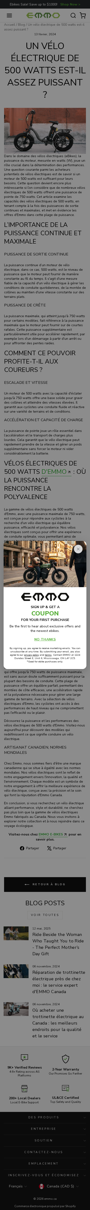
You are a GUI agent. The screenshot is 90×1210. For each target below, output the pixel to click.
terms (48, 655)
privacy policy (31, 655)
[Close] (78, 549)
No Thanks (45, 639)
